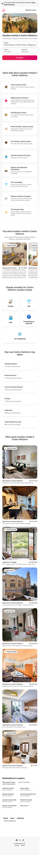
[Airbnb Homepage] (3, 10)
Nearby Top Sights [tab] (24, 782)
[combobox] (20, 45)
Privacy (17, 845)
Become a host (31, 10)
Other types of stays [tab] (8, 782)
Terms (23, 845)
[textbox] (11, 52)
